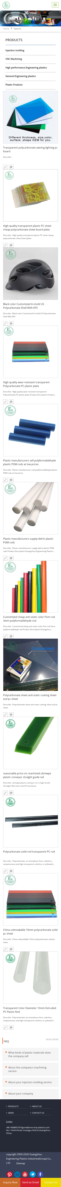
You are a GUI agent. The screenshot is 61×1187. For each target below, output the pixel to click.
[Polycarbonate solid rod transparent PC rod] (30, 821)
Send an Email (30, 1182)
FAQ (6, 1041)
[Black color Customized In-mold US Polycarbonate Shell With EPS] (30, 273)
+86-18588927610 (14, 1127)
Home (6, 28)
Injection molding (14, 50)
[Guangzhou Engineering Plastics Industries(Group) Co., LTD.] (6, 5)
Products (13, 1106)
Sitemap (20, 1163)
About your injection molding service (30, 1082)
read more (52, 1039)
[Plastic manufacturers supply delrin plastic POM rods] (30, 508)
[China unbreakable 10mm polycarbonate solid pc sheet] (30, 899)
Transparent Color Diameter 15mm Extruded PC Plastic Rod (29, 1009)
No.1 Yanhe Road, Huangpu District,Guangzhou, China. (28, 1132)
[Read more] (5, 1027)
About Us (37, 1106)
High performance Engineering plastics (26, 67)
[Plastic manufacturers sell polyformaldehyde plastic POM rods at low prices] (30, 430)
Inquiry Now (10, 1182)
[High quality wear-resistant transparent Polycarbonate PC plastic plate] (30, 352)
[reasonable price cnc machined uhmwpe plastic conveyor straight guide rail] (30, 743)
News (11, 1112)
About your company (20, 1093)
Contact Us (38, 1112)
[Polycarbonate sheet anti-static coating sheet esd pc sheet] (30, 665)
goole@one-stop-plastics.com (36, 1127)
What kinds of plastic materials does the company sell (29, 1054)
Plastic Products (14, 84)
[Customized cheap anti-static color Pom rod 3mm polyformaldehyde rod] (30, 586)
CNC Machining (13, 59)
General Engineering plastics (20, 76)
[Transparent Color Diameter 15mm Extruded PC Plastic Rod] (30, 977)
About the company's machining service (27, 1069)
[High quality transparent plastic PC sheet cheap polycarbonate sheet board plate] (30, 195)
